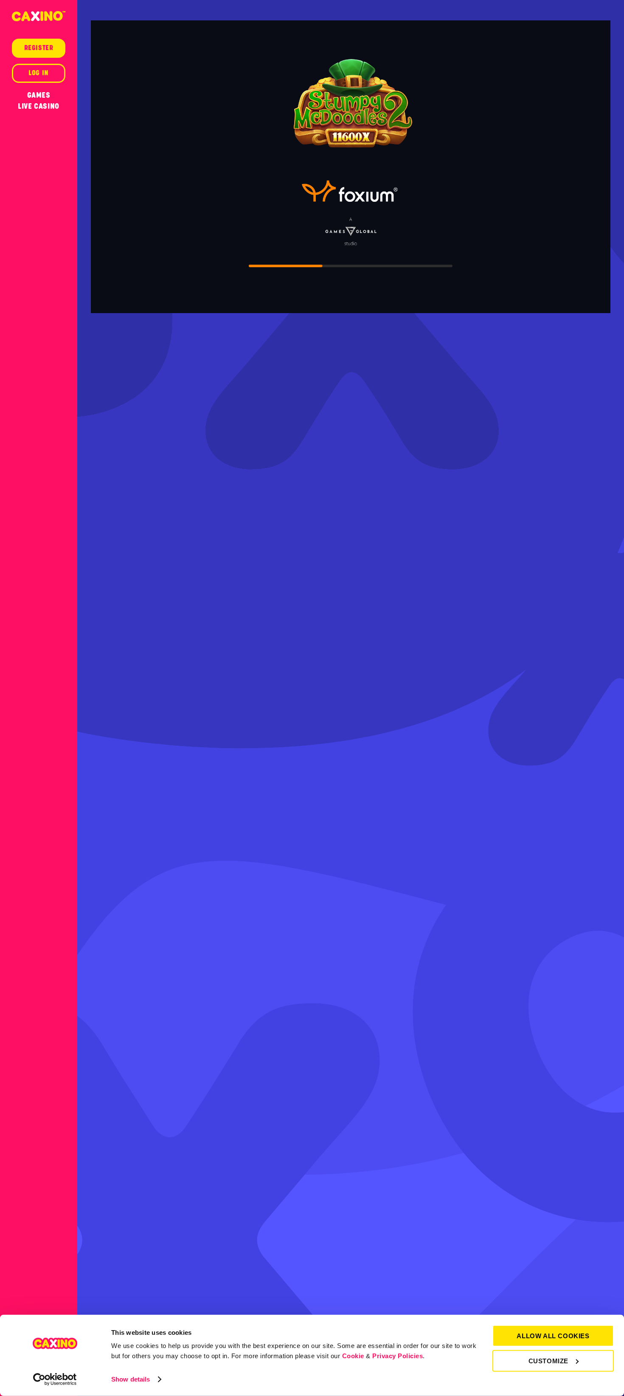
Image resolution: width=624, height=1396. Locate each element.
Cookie (353, 1355)
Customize (548, 1360)
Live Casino (38, 106)
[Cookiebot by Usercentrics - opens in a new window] (55, 1379)
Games (39, 95)
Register (38, 48)
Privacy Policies (397, 1355)
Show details (130, 1379)
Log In (38, 73)
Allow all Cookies (553, 1335)
